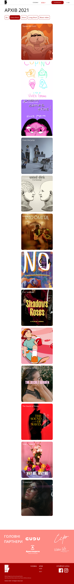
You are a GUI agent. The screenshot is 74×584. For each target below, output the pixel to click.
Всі (7, 17)
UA (68, 2)
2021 (40, 571)
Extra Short (15, 17)
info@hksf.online (62, 566)
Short (24, 17)
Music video (44, 17)
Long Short (33, 17)
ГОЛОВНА (35, 2)
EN (67, 2)
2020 (40, 568)
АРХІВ (41, 566)
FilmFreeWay (57, 2)
